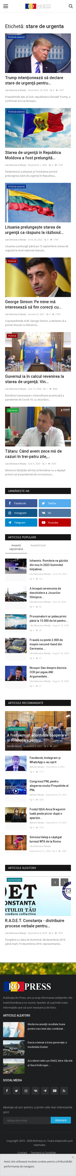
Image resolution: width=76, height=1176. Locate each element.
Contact (22, 1152)
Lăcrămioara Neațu (15, 90)
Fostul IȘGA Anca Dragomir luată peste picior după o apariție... (48, 814)
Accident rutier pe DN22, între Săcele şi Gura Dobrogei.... (50, 1063)
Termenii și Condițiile (43, 1152)
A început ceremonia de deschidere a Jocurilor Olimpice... (45, 593)
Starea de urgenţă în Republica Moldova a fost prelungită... (33, 155)
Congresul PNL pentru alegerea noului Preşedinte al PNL (49, 786)
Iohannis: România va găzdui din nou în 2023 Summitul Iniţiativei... (49, 565)
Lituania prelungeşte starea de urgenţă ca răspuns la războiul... (34, 230)
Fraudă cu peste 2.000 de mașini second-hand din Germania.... (46, 644)
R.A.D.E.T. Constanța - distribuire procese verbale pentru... (34, 923)
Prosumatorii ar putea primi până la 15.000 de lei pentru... (49, 618)
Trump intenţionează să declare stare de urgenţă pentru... (34, 80)
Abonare (61, 1120)
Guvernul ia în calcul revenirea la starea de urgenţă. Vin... (34, 379)
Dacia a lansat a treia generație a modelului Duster (47, 1044)
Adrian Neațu (14, 746)
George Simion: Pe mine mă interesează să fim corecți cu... (33, 304)
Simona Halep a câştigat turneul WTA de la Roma (46, 839)
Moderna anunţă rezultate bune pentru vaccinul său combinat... (46, 1026)
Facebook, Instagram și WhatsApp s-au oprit (45, 760)
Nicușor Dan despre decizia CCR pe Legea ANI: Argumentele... (48, 672)
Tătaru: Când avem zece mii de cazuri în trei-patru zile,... (33, 454)
